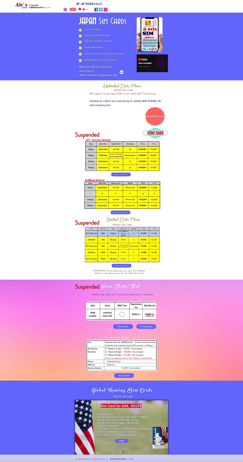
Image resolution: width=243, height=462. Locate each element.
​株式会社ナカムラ (93, 3)
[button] (80, 8)
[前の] (78, 427)
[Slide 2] (122, 451)
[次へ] (165, 427)
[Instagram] (105, 9)
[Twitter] (101, 9)
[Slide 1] (120, 451)
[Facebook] (96, 9)
